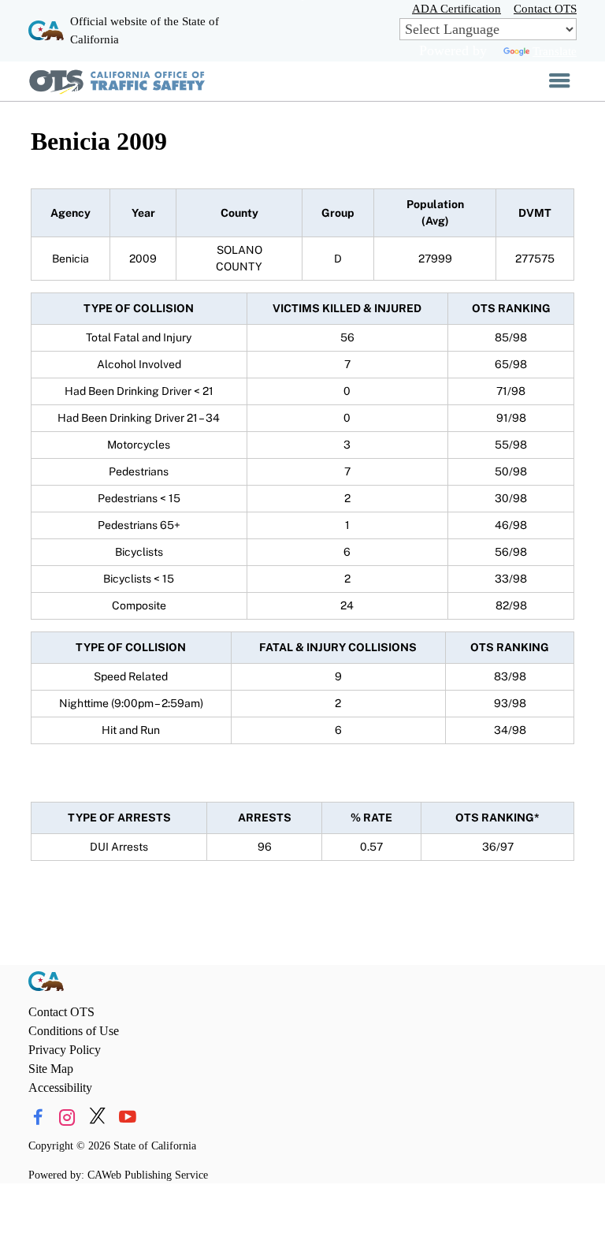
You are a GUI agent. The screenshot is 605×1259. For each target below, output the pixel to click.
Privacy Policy (64, 1049)
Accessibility (60, 1087)
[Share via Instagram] (67, 1117)
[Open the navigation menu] (560, 81)
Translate (555, 51)
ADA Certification (456, 8)
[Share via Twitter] (97, 1117)
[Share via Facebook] (37, 1117)
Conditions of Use (73, 1030)
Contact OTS (545, 8)
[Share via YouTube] (127, 1117)
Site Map (50, 1068)
